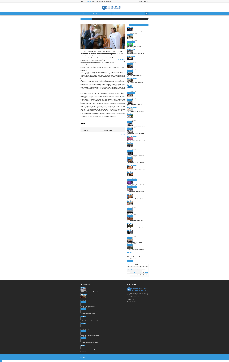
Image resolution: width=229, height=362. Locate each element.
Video (84, 1)
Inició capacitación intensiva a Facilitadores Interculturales (91, 130)
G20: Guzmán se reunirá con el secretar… (135, 155)
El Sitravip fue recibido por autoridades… (135, 162)
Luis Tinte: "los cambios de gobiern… (135, 206)
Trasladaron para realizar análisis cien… (135, 82)
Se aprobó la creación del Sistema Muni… (89, 299)
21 (140, 272)
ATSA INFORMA (130, 213)
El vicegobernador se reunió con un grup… (136, 68)
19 (134, 272)
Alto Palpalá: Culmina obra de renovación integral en (105, 19)
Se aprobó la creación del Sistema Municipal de (104, 20)
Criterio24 (87, 55)
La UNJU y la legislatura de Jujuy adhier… (136, 60)
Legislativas (102, 13)
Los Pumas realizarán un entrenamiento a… (90, 320)
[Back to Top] (1, 361)
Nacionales (95, 13)
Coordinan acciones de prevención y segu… (136, 140)
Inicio (82, 1)
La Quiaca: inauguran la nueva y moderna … (90, 349)
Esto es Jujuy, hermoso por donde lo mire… (136, 118)
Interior (89, 13)
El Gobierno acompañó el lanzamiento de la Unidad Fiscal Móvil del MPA (114, 130)
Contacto (109, 1)
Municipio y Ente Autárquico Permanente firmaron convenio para (108, 21)
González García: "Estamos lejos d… (134, 147)
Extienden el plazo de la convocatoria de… (136, 111)
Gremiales (106, 1)
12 (134, 271)
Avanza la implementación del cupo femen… (136, 169)
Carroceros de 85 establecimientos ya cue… (90, 335)
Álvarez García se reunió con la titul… (135, 104)
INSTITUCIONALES (121, 59)
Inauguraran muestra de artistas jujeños (135, 191)
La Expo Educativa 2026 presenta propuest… (90, 328)
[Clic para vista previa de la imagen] (103, 36)
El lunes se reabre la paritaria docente (135, 235)
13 (137, 271)
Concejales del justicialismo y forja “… (135, 227)
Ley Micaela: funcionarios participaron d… (136, 97)
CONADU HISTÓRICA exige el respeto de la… (136, 89)
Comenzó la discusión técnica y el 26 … (135, 39)
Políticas (109, 13)
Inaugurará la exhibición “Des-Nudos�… (135, 184)
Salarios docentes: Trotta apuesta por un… (136, 31)
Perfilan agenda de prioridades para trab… (136, 198)
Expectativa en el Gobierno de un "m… (135, 75)
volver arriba (123, 134)
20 (137, 272)
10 (128, 271)
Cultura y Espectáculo (99, 1)
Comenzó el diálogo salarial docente (134, 242)
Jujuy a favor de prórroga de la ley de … (135, 220)
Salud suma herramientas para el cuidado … (90, 342)
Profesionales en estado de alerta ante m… (136, 133)
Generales (93, 1)
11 (131, 271)
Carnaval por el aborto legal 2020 (134, 46)
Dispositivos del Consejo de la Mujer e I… (135, 53)
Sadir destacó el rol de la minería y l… (89, 313)
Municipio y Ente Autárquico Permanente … (89, 306)
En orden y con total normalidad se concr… (136, 126)
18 (131, 272)
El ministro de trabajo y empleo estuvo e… (136, 176)
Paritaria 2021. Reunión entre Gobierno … (135, 256)
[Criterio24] (111, 8)
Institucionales (88, 1)
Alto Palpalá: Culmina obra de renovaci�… (90, 291)
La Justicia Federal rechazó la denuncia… (136, 249)
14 (140, 271)
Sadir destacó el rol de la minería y (101, 23)
